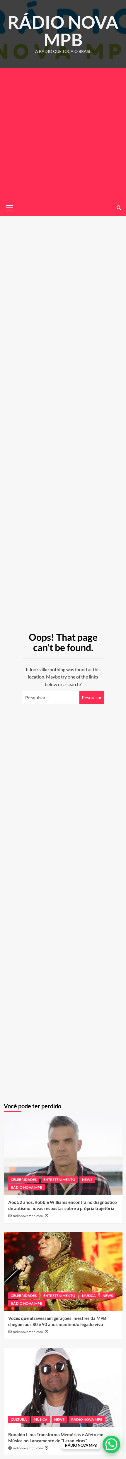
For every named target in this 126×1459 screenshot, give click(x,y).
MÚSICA (89, 1295)
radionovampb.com (28, 1216)
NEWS (87, 1179)
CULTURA (19, 1419)
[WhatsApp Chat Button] (111, 1444)
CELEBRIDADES (24, 1179)
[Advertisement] (63, 134)
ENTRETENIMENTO (59, 1179)
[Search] (118, 208)
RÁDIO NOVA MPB (63, 30)
